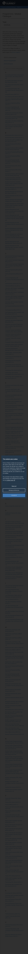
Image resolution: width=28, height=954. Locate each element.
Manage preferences (14, 490)
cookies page (9, 480)
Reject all (14, 486)
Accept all (14, 495)
